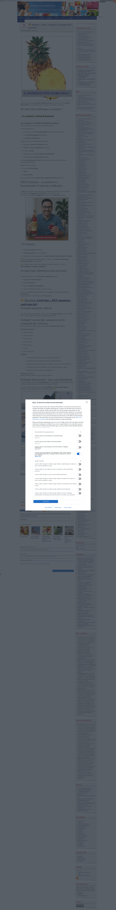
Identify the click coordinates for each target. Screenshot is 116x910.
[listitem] (58, 432)
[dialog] (58, 455)
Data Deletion (48, 507)
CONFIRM (46, 501)
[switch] (79, 436)
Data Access (58, 507)
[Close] (87, 402)
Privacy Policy (67, 507)
